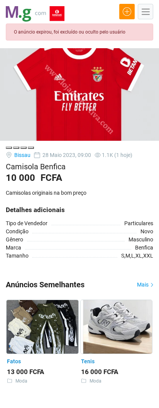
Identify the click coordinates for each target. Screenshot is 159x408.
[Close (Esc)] (9, 148)
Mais (143, 285)
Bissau (21, 155)
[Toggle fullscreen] (23, 148)
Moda (21, 381)
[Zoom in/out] (31, 148)
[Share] (16, 148)
